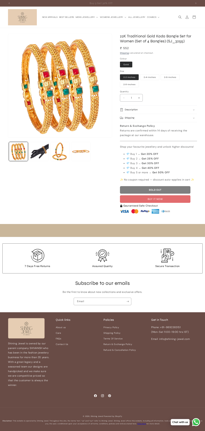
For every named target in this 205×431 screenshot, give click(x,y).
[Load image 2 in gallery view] (39, 151)
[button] (87, 17)
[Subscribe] (127, 301)
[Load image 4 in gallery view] (80, 151)
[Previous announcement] (9, 3)
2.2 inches (131, 78)
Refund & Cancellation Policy (119, 349)
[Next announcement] (195, 3)
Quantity (124, 91)
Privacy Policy (111, 327)
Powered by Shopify (113, 416)
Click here (141, 424)
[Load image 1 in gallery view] (18, 151)
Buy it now (155, 199)
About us (61, 327)
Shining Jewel (97, 416)
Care (58, 332)
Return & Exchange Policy (117, 344)
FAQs (58, 338)
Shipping (124, 53)
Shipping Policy (112, 332)
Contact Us (62, 344)
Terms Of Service (113, 338)
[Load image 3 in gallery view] (60, 151)
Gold (127, 65)
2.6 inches (172, 78)
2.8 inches (131, 85)
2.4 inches (151, 78)
